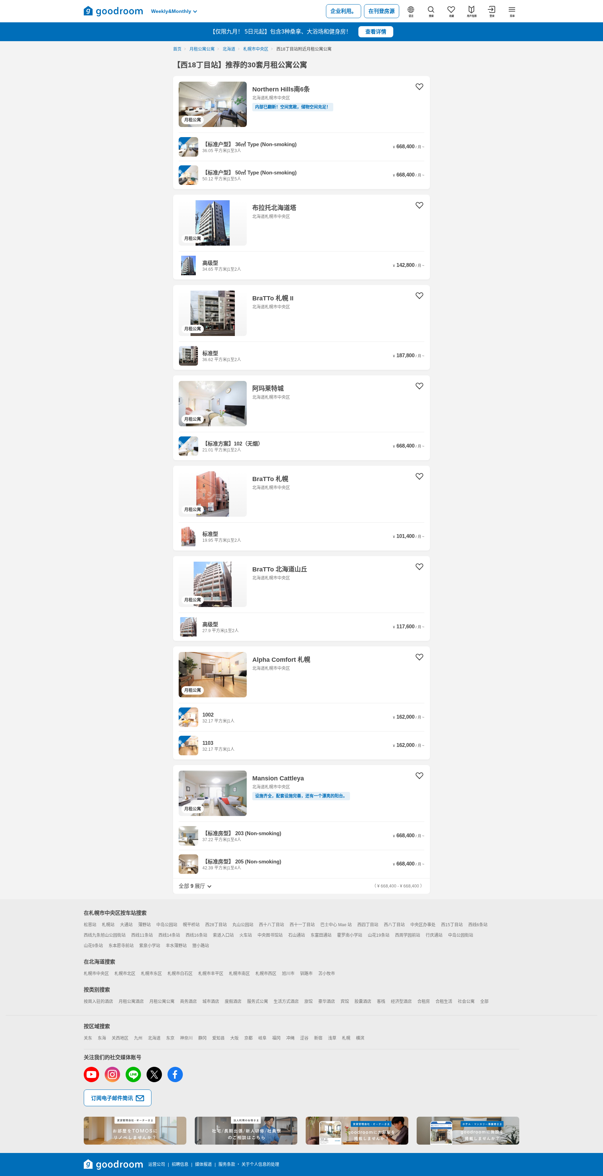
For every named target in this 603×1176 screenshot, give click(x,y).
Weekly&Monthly (171, 11)
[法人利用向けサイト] (246, 1131)
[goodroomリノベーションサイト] (135, 1131)
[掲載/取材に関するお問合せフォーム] (468, 1131)
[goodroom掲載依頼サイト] (357, 1131)
